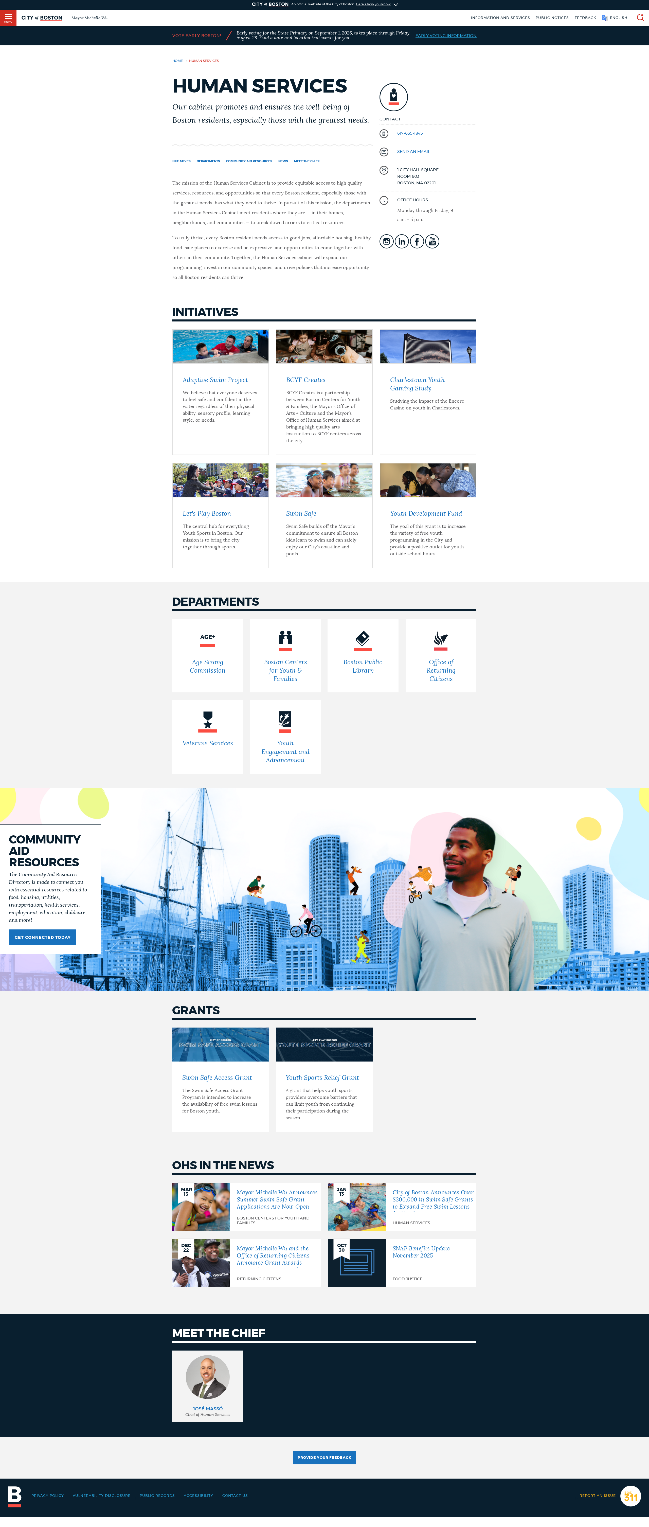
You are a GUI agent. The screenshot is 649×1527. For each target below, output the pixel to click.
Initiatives (181, 161)
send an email (413, 152)
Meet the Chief (306, 161)
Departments (208, 161)
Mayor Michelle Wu (89, 18)
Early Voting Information (446, 36)
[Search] (638, 18)
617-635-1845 (410, 133)
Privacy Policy (47, 1496)
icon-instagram (387, 241)
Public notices (552, 18)
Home (177, 61)
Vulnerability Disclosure (102, 1496)
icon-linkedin (402, 241)
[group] (207, 1387)
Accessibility (198, 1496)
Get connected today (43, 938)
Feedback (585, 18)
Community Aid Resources (249, 161)
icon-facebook (417, 241)
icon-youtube (432, 241)
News (283, 161)
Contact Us (235, 1496)
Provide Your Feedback (324, 1458)
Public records (157, 1496)
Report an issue (598, 1496)
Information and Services (500, 18)
